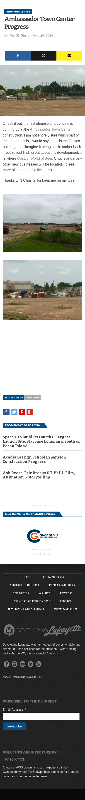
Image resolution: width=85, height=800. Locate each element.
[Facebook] (18, 56)
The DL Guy (18, 35)
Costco (23, 158)
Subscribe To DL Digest (24, 585)
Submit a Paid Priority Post (32, 601)
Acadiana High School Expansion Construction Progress (34, 459)
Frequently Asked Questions (26, 609)
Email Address (15, 709)
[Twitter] (44, 56)
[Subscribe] (69, 56)
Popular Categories (62, 585)
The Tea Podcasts (52, 577)
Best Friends (21, 593)
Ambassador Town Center (51, 129)
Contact (65, 601)
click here (43, 170)
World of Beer (41, 158)
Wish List (44, 593)
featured (33, 397)
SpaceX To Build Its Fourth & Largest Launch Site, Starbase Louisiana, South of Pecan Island (41, 441)
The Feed (26, 577)
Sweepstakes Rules (65, 609)
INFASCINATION (14, 759)
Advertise (66, 593)
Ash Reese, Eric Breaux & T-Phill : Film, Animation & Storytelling (39, 475)
